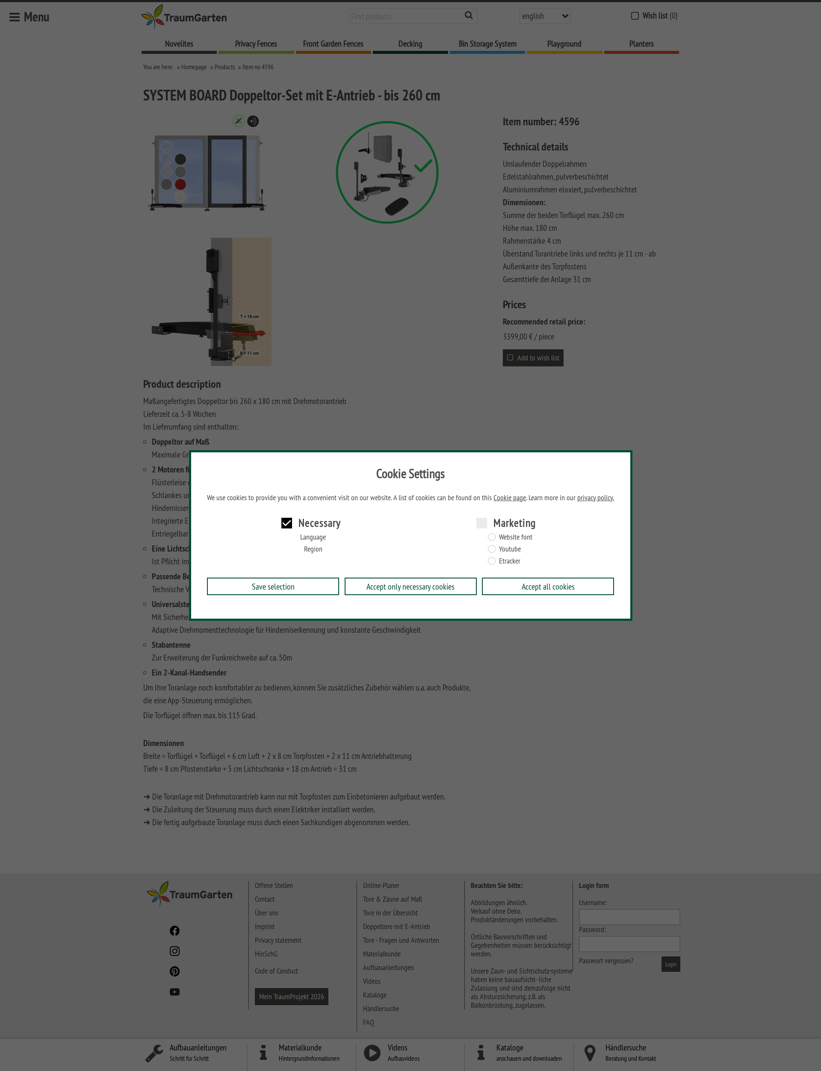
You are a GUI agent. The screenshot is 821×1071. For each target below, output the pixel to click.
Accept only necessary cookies (410, 586)
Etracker (509, 561)
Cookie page (509, 497)
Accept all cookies (548, 586)
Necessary (319, 523)
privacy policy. (595, 497)
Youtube (510, 549)
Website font (515, 537)
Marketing (514, 523)
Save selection (273, 586)
